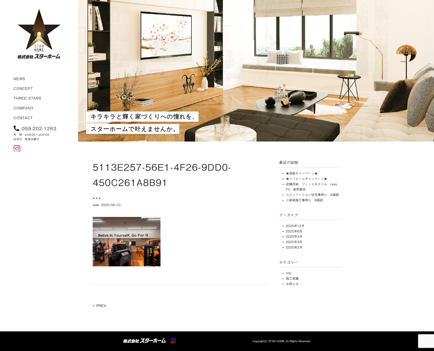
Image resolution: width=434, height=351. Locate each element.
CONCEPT (23, 88)
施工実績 (292, 278)
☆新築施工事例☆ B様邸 (304, 200)
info (288, 273)
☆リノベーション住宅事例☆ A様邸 (312, 194)
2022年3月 (294, 242)
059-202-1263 (39, 128)
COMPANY (24, 108)
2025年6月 (294, 231)
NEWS (19, 79)
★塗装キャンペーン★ (302, 173)
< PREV (99, 305)
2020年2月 (294, 247)
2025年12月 (295, 226)
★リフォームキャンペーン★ (306, 178)
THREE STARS (27, 98)
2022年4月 (294, 236)
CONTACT (23, 118)
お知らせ (292, 284)
